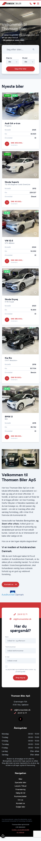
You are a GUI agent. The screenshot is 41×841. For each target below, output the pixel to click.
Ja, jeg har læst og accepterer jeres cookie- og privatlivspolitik (20, 670)
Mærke (9, 58)
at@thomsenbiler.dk (22, 619)
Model (24, 58)
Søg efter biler (20, 69)
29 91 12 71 (22, 614)
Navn (7, 637)
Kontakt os (9, 584)
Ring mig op (20, 678)
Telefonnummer (10, 647)
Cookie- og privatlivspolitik (20, 830)
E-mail (7, 657)
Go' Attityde (20, 832)
